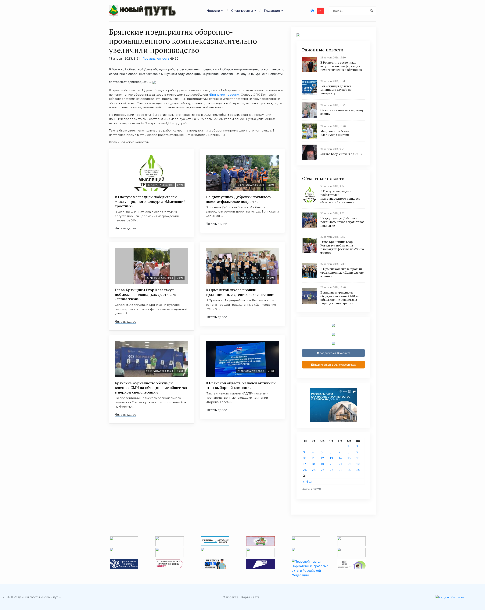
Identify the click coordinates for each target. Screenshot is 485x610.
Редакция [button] (272, 11)
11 (313, 458)
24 (305, 470)
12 (322, 458)
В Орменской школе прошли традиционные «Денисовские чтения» (240, 292)
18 (313, 464)
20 (331, 464)
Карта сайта (250, 597)
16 (358, 458)
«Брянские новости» (223, 94)
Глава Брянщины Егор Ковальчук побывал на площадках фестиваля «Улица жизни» (146, 294)
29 (349, 470)
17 (304, 464)
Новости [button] (213, 11)
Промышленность (155, 58)
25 (314, 470)
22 (349, 464)
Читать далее (125, 228)
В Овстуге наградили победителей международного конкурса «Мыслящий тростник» (150, 201)
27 (331, 470)
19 (322, 464)
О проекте (230, 597)
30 (358, 470)
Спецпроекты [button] (242, 11)
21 (340, 464)
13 (331, 458)
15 (349, 458)
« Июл (307, 481)
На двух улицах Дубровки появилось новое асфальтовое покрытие (238, 199)
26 (323, 470)
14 (340, 458)
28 (340, 470)
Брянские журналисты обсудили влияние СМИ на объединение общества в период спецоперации (151, 387)
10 (304, 458)
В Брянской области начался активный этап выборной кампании (241, 385)
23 (358, 464)
